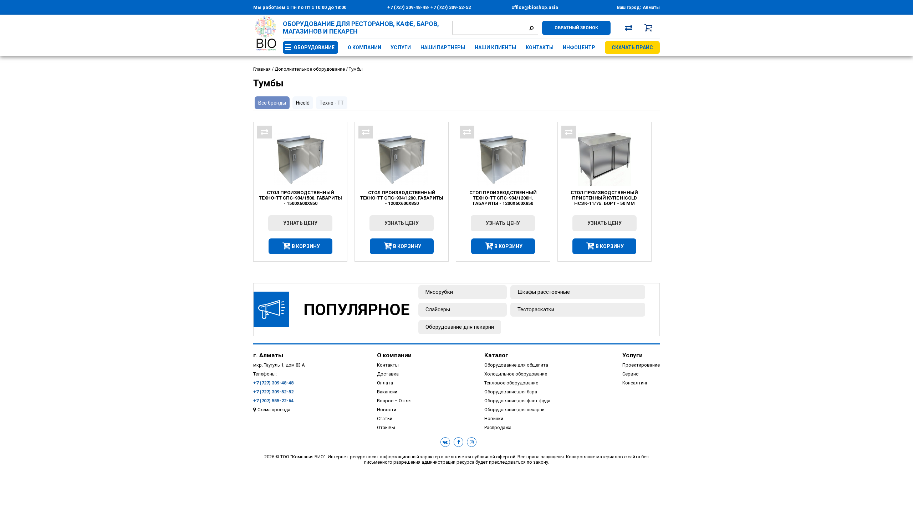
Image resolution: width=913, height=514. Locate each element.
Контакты (540, 47)
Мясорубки (439, 292)
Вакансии (387, 391)
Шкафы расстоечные (543, 292)
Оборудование (314, 47)
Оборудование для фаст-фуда (517, 400)
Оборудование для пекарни (459, 327)
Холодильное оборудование (515, 374)
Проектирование (641, 365)
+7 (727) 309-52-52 (450, 7)
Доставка (388, 374)
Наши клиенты (495, 47)
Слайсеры (437, 309)
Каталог (496, 355)
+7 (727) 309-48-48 (407, 7)
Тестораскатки (535, 309)
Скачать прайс (632, 47)
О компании (364, 47)
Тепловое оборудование (511, 383)
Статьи (384, 418)
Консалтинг (635, 383)
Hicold (303, 103)
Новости (386, 409)
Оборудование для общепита (516, 365)
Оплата (385, 383)
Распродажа (497, 427)
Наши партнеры (442, 47)
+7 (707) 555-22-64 (273, 400)
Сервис (630, 374)
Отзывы (386, 427)
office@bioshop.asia (534, 7)
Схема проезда (273, 409)
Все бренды (272, 103)
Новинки (493, 418)
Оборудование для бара (510, 391)
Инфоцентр (579, 47)
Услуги (401, 47)
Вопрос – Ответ (394, 400)
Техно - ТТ (332, 103)
